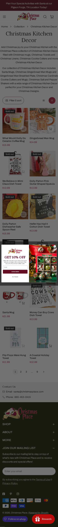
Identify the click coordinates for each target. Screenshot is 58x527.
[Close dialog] (54, 246)
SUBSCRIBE (15, 271)
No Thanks (15, 276)
